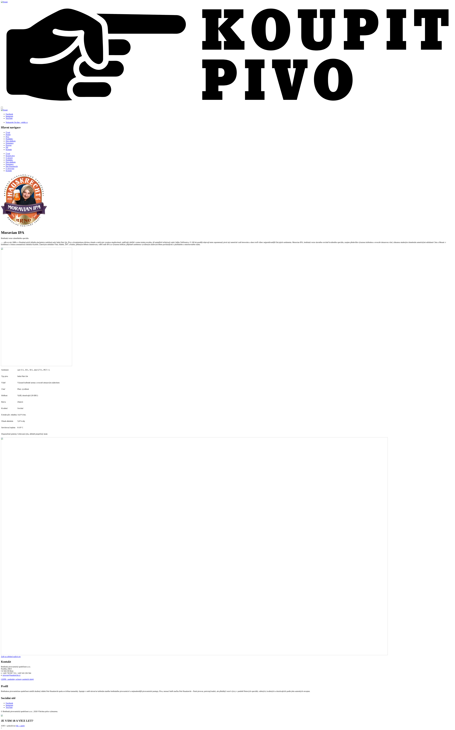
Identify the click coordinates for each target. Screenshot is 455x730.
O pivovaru (10, 169)
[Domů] (4, 2)
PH (7, 147)
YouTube (9, 118)
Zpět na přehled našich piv (11, 657)
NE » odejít (20, 726)
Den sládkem (11, 141)
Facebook (9, 114)
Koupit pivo (10, 156)
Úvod (8, 132)
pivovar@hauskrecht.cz (11, 675)
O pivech (9, 158)
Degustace (10, 143)
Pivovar (8, 145)
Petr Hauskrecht (12, 166)
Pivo (7, 137)
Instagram (9, 116)
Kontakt (9, 150)
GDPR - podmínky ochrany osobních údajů (17, 679)
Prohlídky (9, 139)
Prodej (8, 135)
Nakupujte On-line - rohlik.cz (17, 122)
